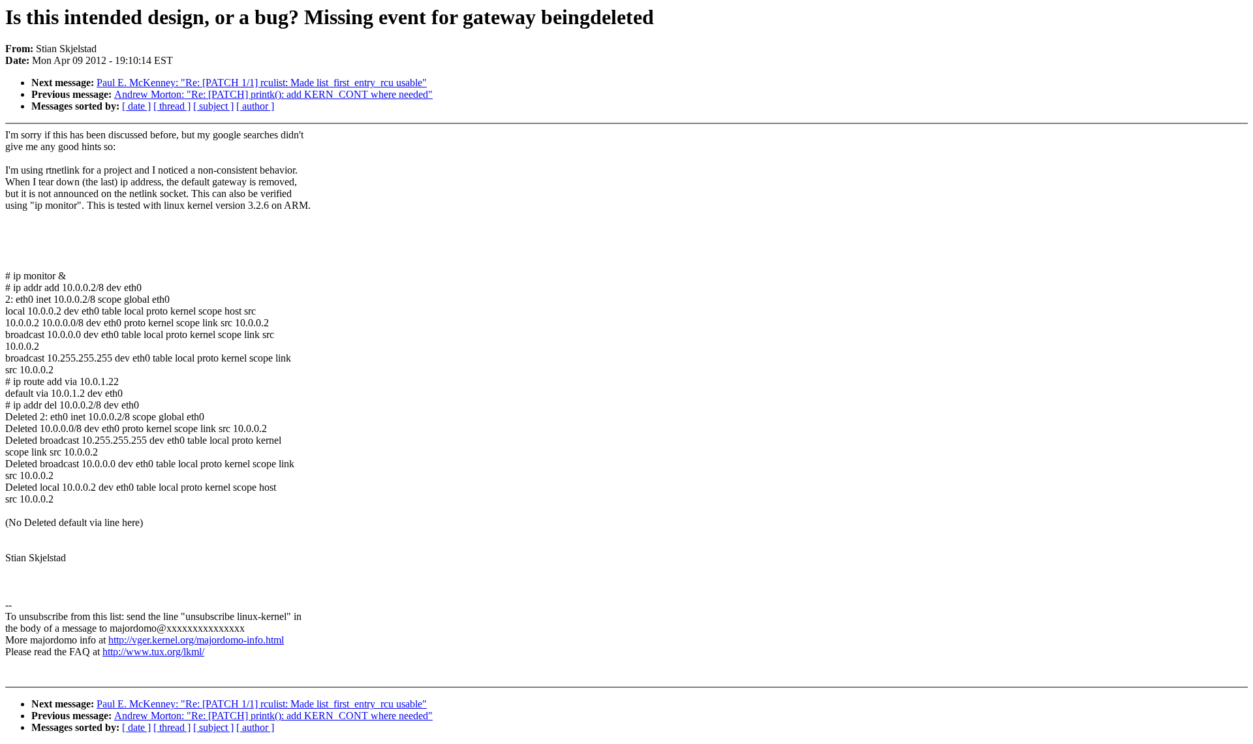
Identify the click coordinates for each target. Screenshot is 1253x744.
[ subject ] (213, 106)
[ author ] (255, 106)
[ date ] (136, 106)
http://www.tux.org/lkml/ (153, 651)
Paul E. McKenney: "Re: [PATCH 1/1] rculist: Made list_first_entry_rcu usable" (262, 82)
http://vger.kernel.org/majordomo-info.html (196, 639)
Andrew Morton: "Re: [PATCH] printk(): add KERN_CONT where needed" (273, 94)
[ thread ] (172, 106)
